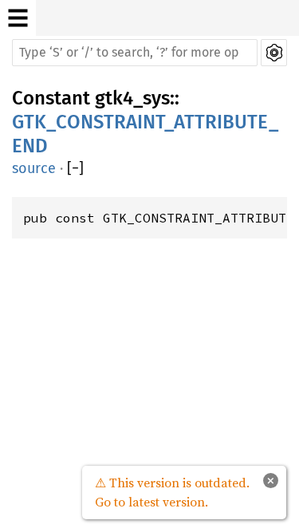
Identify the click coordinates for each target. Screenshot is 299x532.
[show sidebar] (18, 18)
